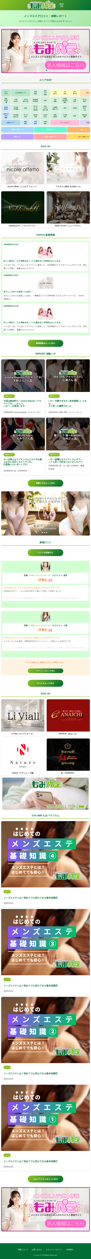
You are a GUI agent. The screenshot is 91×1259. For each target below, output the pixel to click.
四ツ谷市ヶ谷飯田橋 (35, 108)
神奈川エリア (11, 122)
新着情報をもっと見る (45, 343)
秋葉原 (75, 108)
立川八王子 (6, 92)
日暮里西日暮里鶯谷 (65, 100)
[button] (88, 50)
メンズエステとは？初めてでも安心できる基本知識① (31, 1161)
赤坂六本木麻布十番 (45, 108)
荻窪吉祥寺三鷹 (6, 100)
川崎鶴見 (35, 122)
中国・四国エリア (50, 137)
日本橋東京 (65, 115)
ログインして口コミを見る (45, 671)
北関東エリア (50, 129)
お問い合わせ (37, 1249)
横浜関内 (25, 122)
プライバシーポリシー (54, 1249)
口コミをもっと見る (45, 683)
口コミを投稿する (45, 553)
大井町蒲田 (45, 122)
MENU (61, 4)
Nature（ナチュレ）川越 (22, 773)
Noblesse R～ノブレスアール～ (22, 226)
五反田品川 (45, 115)
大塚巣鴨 (55, 100)
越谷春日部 (75, 92)
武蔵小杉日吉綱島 (6, 115)
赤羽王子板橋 (45, 92)
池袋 (45, 100)
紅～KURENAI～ (68, 773)
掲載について (23, 1249)
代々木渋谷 (26, 115)
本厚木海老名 (6, 108)
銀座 (74, 116)
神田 (65, 108)
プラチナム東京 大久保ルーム (68, 187)
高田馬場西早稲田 (35, 100)
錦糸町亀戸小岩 (85, 108)
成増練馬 (35, 92)
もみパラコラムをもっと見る (45, 1179)
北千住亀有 (85, 100)
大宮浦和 (65, 92)
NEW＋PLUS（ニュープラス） (68, 226)
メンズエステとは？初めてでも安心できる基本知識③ (31, 985)
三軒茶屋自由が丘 (15, 115)
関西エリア (17, 137)
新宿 (25, 108)
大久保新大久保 (25, 100)
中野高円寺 (16, 100)
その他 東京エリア (20, 92)
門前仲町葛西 (84, 115)
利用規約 (69, 1249)
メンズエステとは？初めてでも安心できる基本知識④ (31, 897)
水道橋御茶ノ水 (55, 108)
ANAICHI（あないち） (68, 734)
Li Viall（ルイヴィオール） (40, 575)
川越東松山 (55, 92)
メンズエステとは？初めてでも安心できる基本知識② (31, 1073)
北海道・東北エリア (17, 129)
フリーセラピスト (65, 122)
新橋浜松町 (55, 115)
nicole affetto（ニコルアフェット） (22, 187)
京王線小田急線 (15, 108)
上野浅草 (74, 100)
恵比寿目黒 (35, 115)
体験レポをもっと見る (45, 483)
